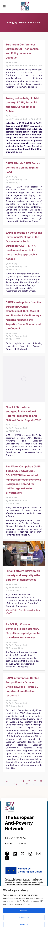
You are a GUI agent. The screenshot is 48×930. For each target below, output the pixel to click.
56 (27, 784)
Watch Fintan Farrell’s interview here (23, 610)
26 (35, 781)
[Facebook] (7, 853)
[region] (24, 908)
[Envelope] (38, 853)
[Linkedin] (15, 853)
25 (29, 781)
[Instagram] (30, 853)
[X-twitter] (22, 853)
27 (41, 781)
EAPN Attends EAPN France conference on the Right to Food (23, 167)
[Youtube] (7, 858)
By (16, 65)
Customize (24, 917)
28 (15, 784)
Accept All (24, 910)
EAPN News (11, 62)
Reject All (24, 924)
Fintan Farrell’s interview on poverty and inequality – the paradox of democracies (23, 575)
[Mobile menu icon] (4, 6)
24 (22, 781)
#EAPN (9, 613)
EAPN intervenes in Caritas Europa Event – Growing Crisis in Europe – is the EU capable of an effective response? (22, 687)
